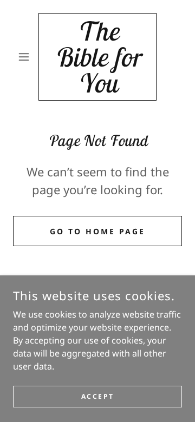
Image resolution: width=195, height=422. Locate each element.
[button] (25, 57)
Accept (97, 396)
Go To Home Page (97, 231)
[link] (97, 57)
